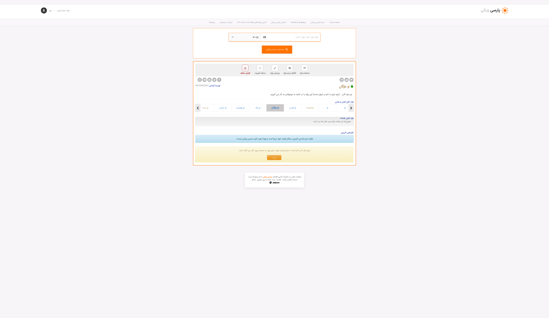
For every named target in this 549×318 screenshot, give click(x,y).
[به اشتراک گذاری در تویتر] (214, 80)
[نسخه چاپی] (346, 80)
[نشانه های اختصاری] (351, 80)
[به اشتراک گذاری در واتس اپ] (200, 80)
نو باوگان (275, 107)
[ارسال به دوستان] (342, 80)
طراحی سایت (287, 179)
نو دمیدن (222, 107)
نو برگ (257, 107)
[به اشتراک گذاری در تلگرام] (204, 80)
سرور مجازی (261, 179)
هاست (278, 179)
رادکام (254, 179)
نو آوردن (292, 107)
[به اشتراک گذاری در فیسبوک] (219, 80)
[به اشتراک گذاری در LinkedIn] (209, 80)
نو (327, 107)
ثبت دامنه (271, 179)
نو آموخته (310, 107)
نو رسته (205, 107)
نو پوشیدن (240, 107)
